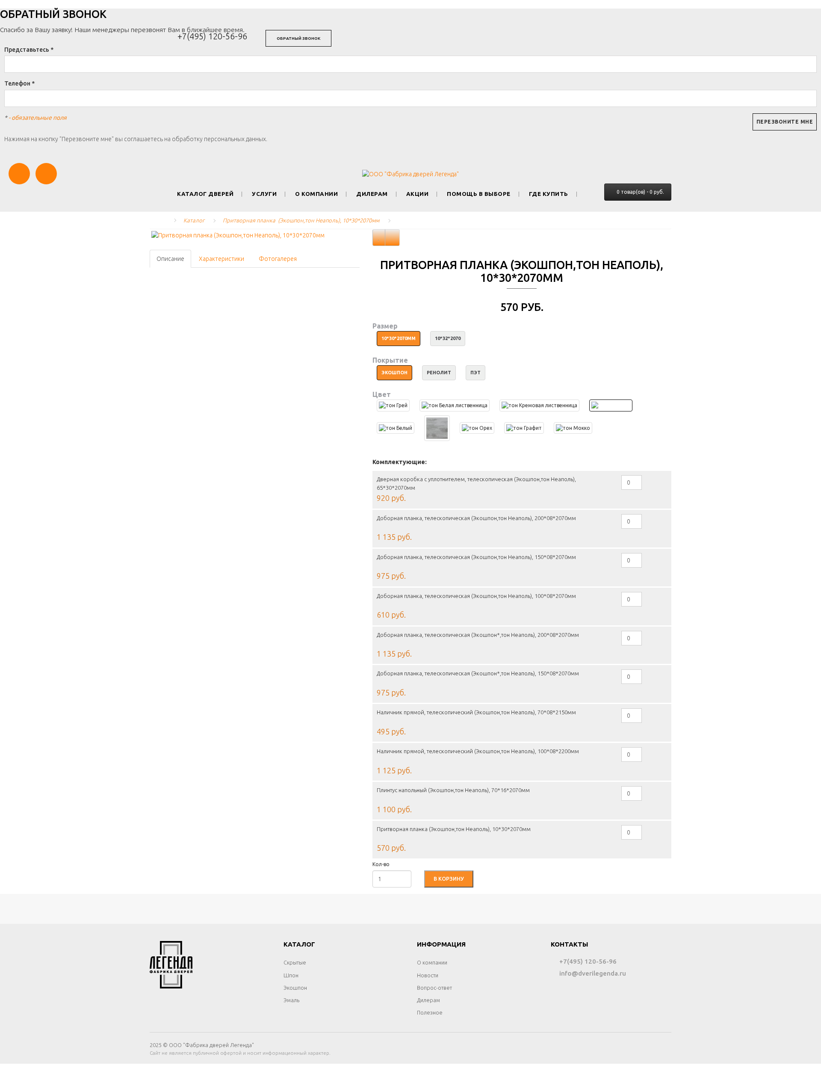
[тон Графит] (524, 428)
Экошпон (295, 988)
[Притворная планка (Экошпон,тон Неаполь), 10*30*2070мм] (255, 235)
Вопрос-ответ (434, 988)
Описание (170, 258)
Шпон (291, 975)
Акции (417, 194)
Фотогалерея (278, 258)
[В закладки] (378, 237)
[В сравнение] (392, 237)
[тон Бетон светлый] (437, 428)
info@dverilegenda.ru (592, 973)
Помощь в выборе (479, 194)
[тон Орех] (477, 428)
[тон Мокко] (573, 428)
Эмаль (291, 1000)
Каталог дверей (205, 194)
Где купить (548, 194)
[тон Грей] (393, 405)
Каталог (193, 220)
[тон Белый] (395, 428)
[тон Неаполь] (610, 405)
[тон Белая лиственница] (454, 405)
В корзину (449, 879)
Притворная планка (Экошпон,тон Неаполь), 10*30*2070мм (301, 220)
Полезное (430, 1012)
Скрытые (295, 962)
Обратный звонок (298, 38)
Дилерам (372, 194)
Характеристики (221, 258)
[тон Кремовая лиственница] (539, 405)
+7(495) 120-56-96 (212, 36)
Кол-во (381, 864)
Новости (427, 975)
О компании (316, 194)
